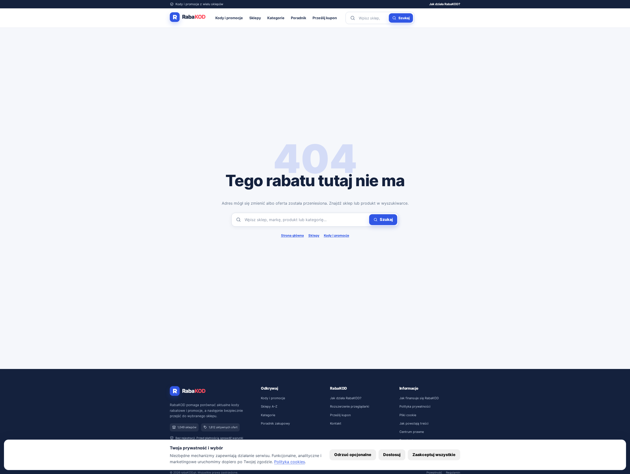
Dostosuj (392, 454)
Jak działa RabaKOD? (444, 4)
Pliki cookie (407, 415)
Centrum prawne (411, 432)
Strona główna (292, 235)
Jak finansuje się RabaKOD (419, 398)
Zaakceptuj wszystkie (434, 454)
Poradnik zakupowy (275, 423)
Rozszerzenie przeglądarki (349, 406)
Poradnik (298, 18)
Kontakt (335, 423)
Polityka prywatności (414, 406)
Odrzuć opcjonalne (352, 454)
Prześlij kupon (325, 18)
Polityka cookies (289, 461)
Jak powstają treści (413, 423)
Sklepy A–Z (269, 406)
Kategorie (275, 18)
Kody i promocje (229, 18)
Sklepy (255, 18)
